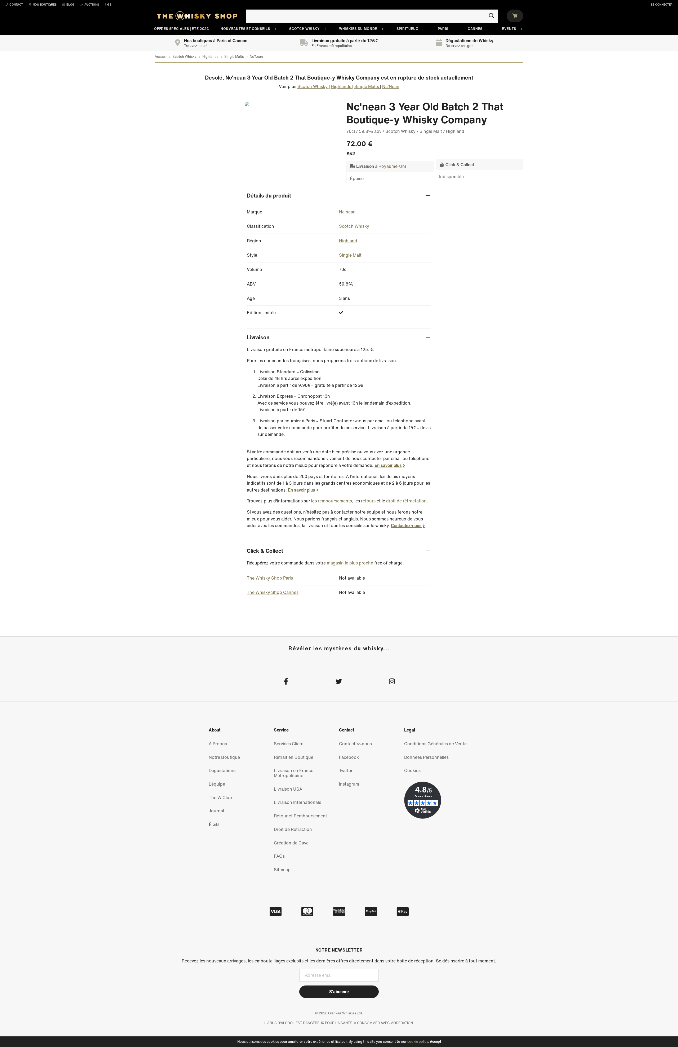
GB (215, 824)
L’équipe (217, 784)
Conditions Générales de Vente (435, 744)
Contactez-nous (406, 525)
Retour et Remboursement (300, 816)
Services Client (289, 744)
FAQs (279, 856)
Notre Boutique (224, 757)
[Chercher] (491, 16)
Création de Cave (291, 843)
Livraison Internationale (297, 802)
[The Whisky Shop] (197, 17)
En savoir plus (388, 465)
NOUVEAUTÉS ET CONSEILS (245, 28)
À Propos (218, 744)
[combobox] (372, 16)
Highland (348, 241)
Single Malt (350, 255)
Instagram (349, 784)
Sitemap (282, 869)
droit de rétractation (406, 501)
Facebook (349, 757)
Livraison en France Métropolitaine (293, 773)
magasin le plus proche (350, 563)
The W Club (220, 797)
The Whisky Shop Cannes (272, 592)
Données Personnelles (426, 757)
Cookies (412, 770)
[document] (339, 1041)
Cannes (475, 28)
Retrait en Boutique (293, 757)
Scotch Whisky (304, 28)
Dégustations (222, 770)
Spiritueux (407, 28)
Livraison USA (288, 789)
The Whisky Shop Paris (270, 578)
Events (509, 28)
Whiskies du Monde (358, 28)
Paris (443, 28)
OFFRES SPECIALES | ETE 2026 (181, 28)
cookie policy (417, 1041)
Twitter (346, 770)
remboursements (335, 501)
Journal (216, 811)
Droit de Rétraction (293, 829)
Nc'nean (347, 212)
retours (368, 501)
